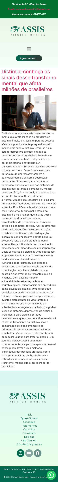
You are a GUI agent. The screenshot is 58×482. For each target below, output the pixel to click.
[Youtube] (29, 453)
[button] (29, 49)
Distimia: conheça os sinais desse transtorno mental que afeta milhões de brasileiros (29, 80)
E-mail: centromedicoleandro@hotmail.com (29, 9)
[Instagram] (20, 453)
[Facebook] (37, 453)
